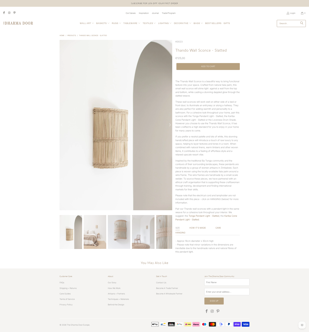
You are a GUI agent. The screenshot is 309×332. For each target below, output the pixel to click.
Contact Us (161, 282)
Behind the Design (116, 304)
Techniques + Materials (118, 299)
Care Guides (65, 293)
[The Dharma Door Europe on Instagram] (9, 13)
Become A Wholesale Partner (169, 293)
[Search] (302, 23)
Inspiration (144, 13)
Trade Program (169, 13)
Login (292, 13)
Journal (155, 13)
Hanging (180, 232)
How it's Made (197, 227)
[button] (87, 23)
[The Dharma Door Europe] (18, 23)
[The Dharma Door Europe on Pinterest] (14, 13)
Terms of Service (67, 299)
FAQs (62, 282)
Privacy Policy (66, 304)
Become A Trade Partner (167, 288)
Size (177, 227)
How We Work (114, 288)
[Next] (169, 125)
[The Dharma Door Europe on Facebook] (3, 13)
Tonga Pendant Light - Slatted (204, 215)
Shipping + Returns (68, 288)
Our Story (112, 282)
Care (218, 227)
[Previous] (62, 125)
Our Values (131, 13)
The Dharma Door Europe (78, 325)
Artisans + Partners (116, 293)
